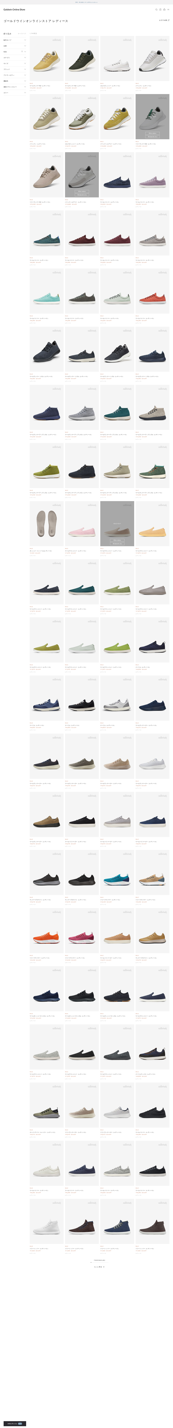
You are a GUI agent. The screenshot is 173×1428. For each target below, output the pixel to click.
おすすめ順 (163, 20)
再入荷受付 (153, 133)
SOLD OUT (152, 116)
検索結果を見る (14, 1423)
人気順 (156, 27)
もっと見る (98, 1267)
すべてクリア (22, 33)
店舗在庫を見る (153, 136)
